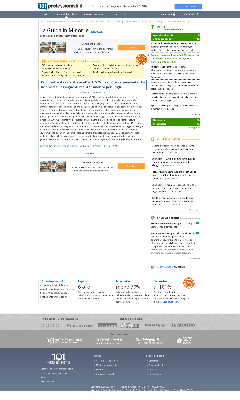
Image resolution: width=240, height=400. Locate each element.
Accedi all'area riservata (107, 360)
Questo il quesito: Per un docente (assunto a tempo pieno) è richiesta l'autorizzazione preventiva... (173, 149)
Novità (113, 14)
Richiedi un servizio (49, 381)
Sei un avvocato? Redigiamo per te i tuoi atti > (63, 75)
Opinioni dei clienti (157, 365)
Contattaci (153, 369)
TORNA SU (89, 153)
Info (125, 14)
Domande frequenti (105, 374)
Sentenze (76, 21)
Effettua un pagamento (106, 365)
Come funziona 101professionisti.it (57, 368)
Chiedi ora (131, 47)
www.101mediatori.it (109, 341)
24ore (129, 325)
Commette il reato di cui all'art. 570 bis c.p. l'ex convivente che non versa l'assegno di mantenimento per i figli (175, 58)
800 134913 (190, 14)
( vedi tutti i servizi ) (90, 61)
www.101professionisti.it (64, 341)
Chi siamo (153, 360)
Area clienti (167, 14)
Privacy (99, 369)
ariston (79, 325)
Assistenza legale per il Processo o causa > (61, 72)
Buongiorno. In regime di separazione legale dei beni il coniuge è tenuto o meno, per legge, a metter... (174, 188)
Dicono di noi (155, 374)
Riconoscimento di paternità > (56, 68)
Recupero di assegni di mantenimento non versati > (117, 65)
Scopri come (188, 6)
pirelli (108, 325)
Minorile (65, 21)
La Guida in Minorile (64, 30)
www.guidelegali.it (149, 341)
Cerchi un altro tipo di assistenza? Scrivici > (112, 72)
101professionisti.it (49, 21)
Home (43, 14)
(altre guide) (96, 31)
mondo (183, 325)
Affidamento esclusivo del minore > (58, 65)
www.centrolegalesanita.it (184, 341)
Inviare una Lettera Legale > (105, 68)
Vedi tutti (196, 114)
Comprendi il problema (66, 14)
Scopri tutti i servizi (172, 301)
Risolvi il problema (93, 14)
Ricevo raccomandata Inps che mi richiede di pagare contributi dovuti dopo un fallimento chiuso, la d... (174, 175)
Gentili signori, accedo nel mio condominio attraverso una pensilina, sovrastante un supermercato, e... (172, 201)
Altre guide (194, 127)
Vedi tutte (195, 258)
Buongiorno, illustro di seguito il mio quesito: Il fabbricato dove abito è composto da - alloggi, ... (173, 162)
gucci (51, 325)
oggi (155, 325)
